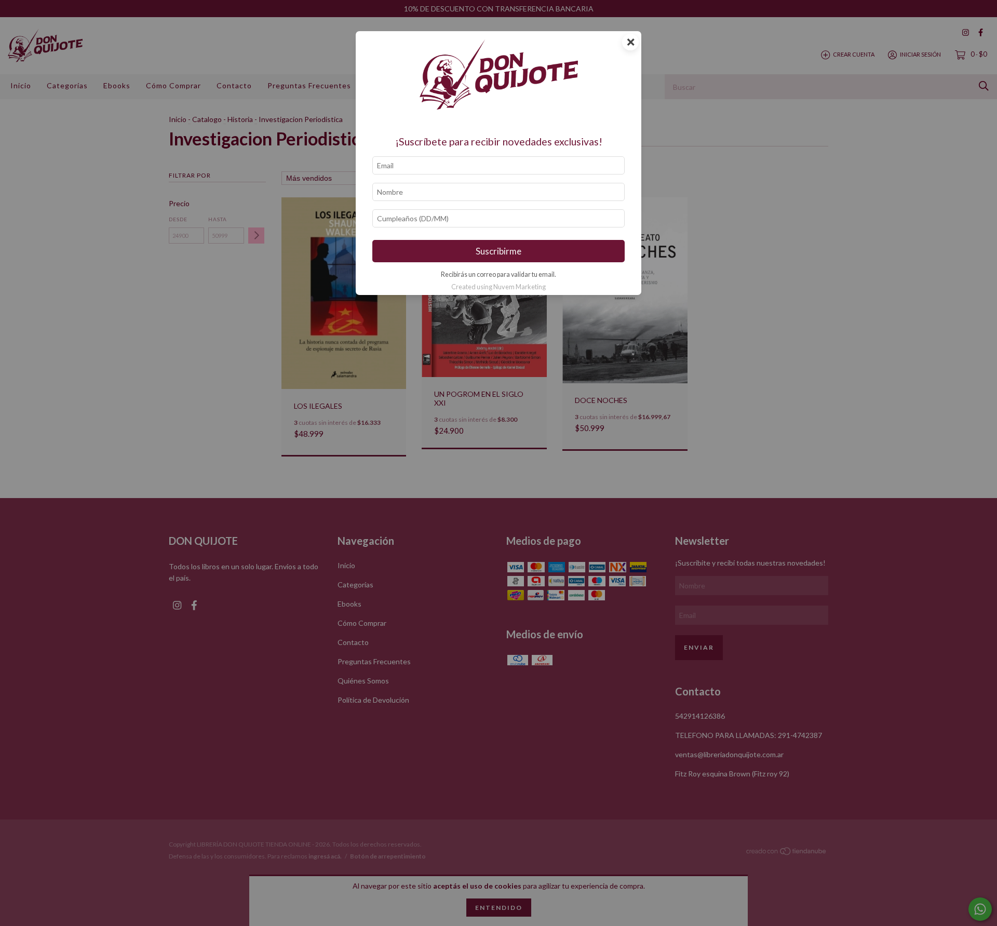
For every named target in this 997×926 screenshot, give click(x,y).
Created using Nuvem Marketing (498, 287)
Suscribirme (498, 251)
